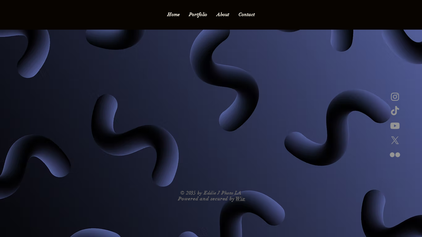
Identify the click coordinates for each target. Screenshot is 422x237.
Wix (240, 199)
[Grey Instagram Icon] (395, 96)
